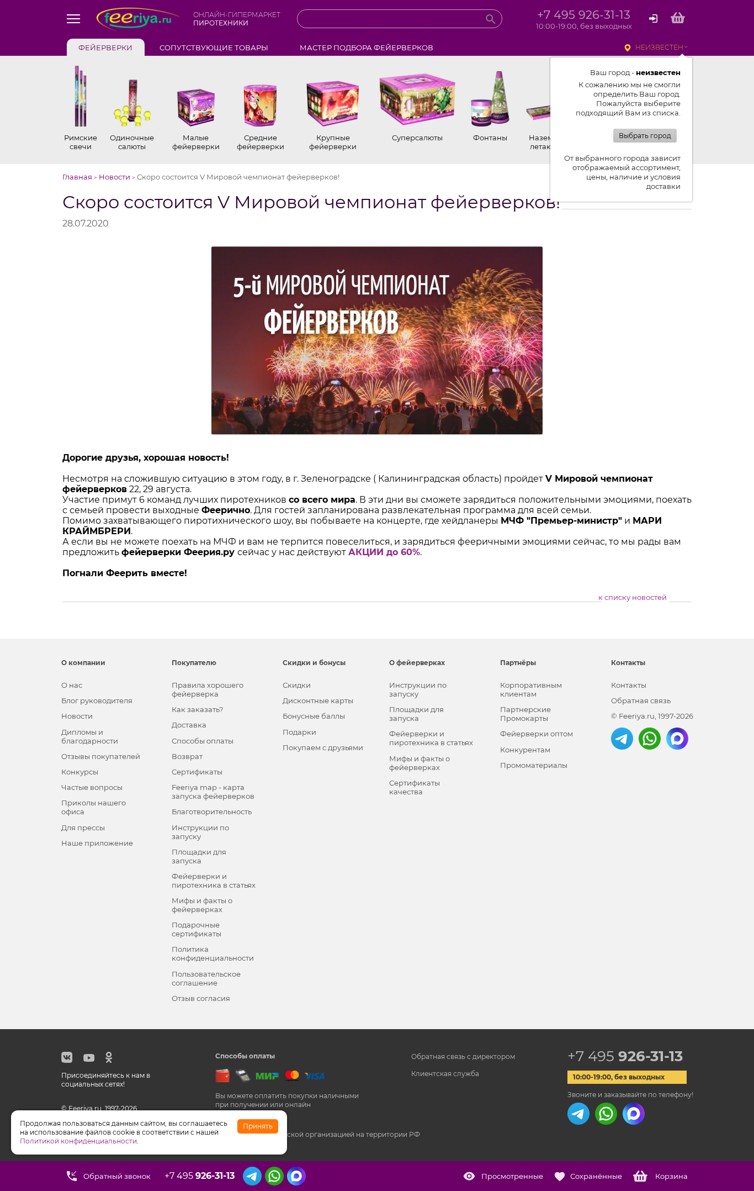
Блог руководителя (96, 700)
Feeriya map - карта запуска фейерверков (213, 791)
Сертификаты (197, 771)
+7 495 (625, 1056)
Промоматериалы (533, 765)
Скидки (297, 685)
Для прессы (83, 827)
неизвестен (659, 47)
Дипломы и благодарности (89, 736)
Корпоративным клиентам (531, 689)
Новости (77, 716)
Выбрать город (645, 135)
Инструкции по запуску (200, 832)
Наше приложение (97, 843)
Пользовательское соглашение (206, 978)
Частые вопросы (92, 787)
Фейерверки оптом (536, 733)
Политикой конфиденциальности (78, 1141)
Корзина (671, 1176)
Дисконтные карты (318, 700)
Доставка (189, 724)
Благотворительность (212, 811)
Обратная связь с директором (463, 1056)
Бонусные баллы (314, 716)
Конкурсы (79, 771)
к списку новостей (632, 597)
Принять (258, 1126)
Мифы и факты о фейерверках (202, 905)
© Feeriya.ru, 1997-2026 (652, 716)
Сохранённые (596, 1176)
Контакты (628, 685)
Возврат (187, 756)
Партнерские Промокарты (525, 714)
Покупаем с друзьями (323, 747)
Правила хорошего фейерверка (207, 689)
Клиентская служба (445, 1073)
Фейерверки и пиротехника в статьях (214, 880)
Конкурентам (525, 749)
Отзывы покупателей (100, 756)
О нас (71, 685)
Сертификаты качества (414, 787)
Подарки (299, 732)
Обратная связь (641, 700)
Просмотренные (512, 1176)
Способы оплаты (202, 740)
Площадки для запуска (199, 856)
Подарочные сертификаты (196, 929)
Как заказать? (197, 709)
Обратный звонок (117, 1176)
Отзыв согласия (201, 998)
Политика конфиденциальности (213, 953)
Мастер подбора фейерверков (366, 47)
